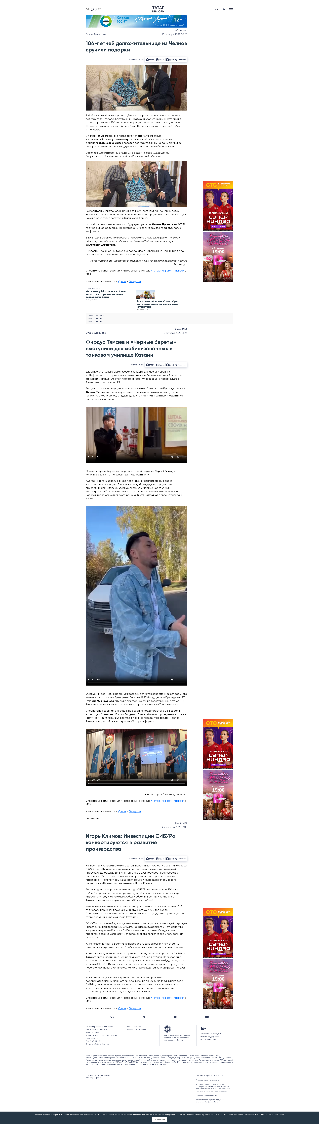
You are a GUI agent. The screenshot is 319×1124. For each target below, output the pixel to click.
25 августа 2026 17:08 (174, 827)
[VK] (112, 1017)
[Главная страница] (158, 9)
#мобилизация (93, 818)
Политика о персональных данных (209, 1076)
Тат (99, 9)
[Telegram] (143, 1017)
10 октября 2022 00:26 (174, 34)
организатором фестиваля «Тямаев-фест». (150, 704)
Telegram (135, 281)
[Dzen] (175, 1017)
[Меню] (231, 9)
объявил (151, 714)
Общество (181, 30)
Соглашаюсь (159, 1119)
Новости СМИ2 (95, 318)
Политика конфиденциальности (208, 1095)
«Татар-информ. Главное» (167, 271)
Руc (87, 9)
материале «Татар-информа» (135, 721)
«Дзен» (122, 281)
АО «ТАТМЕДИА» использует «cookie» (210, 1084)
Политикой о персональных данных (239, 1115)
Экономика (181, 823)
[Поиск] (216, 9)
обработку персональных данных (209, 1115)
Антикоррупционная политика (208, 1080)
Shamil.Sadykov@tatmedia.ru (207, 1102)
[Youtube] (207, 1016)
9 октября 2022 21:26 (175, 333)
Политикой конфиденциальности (270, 1115)
